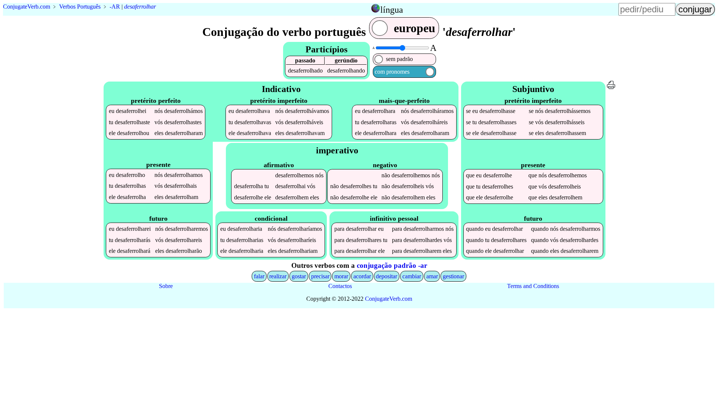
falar (259, 276)
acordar (362, 276)
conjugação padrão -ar (392, 265)
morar (341, 276)
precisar (320, 276)
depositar (386, 276)
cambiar (411, 276)
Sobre (166, 286)
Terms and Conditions (533, 286)
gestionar (453, 276)
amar (432, 276)
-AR (115, 6)
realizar (277, 276)
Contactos (340, 286)
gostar (299, 276)
